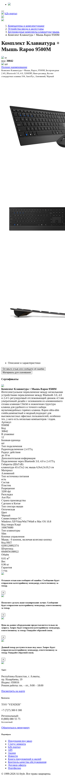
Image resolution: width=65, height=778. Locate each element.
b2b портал (11, 13)
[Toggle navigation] (2, 11)
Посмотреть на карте (13, 691)
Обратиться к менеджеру (15, 727)
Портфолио (14, 768)
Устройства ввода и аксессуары (26, 28)
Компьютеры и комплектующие (26, 25)
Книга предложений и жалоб (24, 759)
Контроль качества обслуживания (27, 762)
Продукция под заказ (20, 741)
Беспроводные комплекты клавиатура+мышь (33, 31)
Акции (12, 753)
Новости (13, 756)
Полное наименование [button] (14, 67)
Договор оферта (17, 765)
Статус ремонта (17, 744)
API (10, 750)
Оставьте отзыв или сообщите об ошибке (23, 369)
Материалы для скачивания (17, 372)
